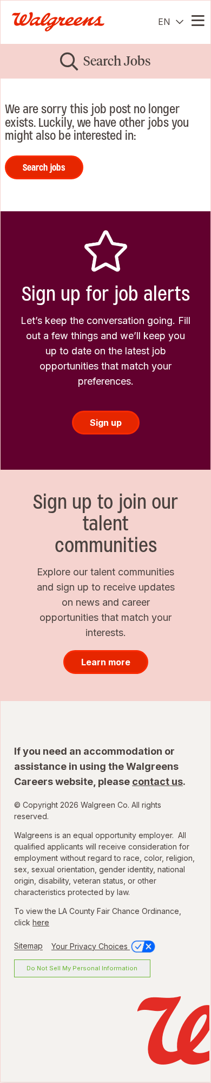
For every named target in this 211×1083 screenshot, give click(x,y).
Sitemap (28, 946)
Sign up (106, 422)
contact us (157, 781)
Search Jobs (117, 61)
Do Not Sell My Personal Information (82, 968)
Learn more (105, 662)
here (40, 922)
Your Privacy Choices (90, 946)
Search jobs (44, 167)
